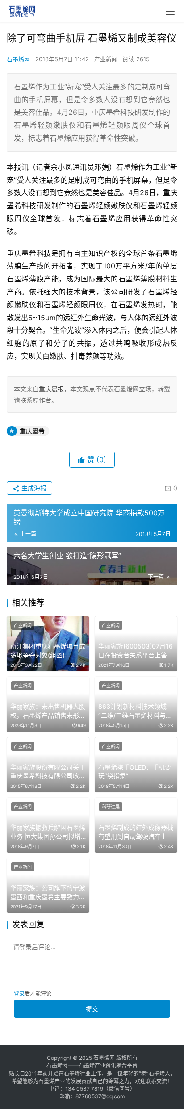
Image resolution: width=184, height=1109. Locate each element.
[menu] (170, 11)
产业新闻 (105, 59)
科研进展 (111, 806)
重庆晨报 (51, 389)
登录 (19, 993)
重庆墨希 (32, 431)
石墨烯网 (18, 59)
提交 (92, 1009)
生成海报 (33, 488)
